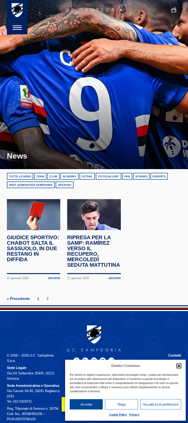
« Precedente (18, 299)
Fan (127, 176)
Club (53, 176)
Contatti (174, 355)
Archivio (64, 185)
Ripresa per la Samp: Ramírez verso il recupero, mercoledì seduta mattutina (93, 251)
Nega (122, 404)
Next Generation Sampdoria (31, 185)
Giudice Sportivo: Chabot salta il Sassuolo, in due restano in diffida (33, 248)
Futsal (87, 176)
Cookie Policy (118, 414)
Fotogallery (108, 176)
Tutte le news (20, 176)
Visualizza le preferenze (161, 404)
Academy (69, 176)
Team (40, 176)
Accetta (86, 404)
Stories (141, 176)
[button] (179, 365)
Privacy (134, 414)
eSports (159, 176)
